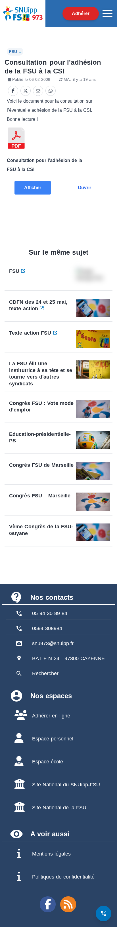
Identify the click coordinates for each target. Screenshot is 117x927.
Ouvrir (84, 187)
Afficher (32, 187)
